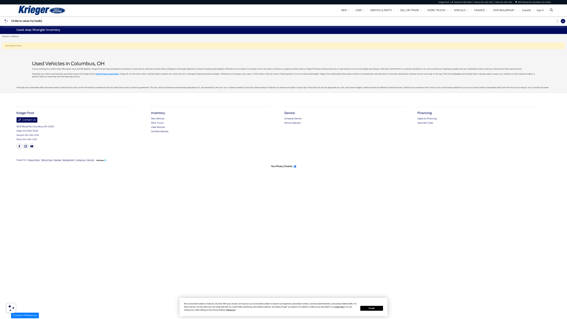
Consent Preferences (25, 315)
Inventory (158, 113)
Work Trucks (157, 123)
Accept (372, 308)
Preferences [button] (230, 310)
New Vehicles (157, 118)
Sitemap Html (68, 160)
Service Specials (292, 123)
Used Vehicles (158, 127)
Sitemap (57, 160)
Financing (424, 113)
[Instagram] (25, 146)
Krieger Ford (21, 160)
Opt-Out (90, 160)
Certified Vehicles (159, 131)
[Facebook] (19, 146)
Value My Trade (425, 123)
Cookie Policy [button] (339, 307)
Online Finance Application (107, 74)
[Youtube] (32, 146)
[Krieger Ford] (41, 10)
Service (289, 113)
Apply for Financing (427, 118)
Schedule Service (293, 118)
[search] (551, 10)
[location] (516, 2)
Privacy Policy (34, 160)
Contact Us (29, 119)
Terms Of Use (47, 160)
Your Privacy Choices (282, 166)
